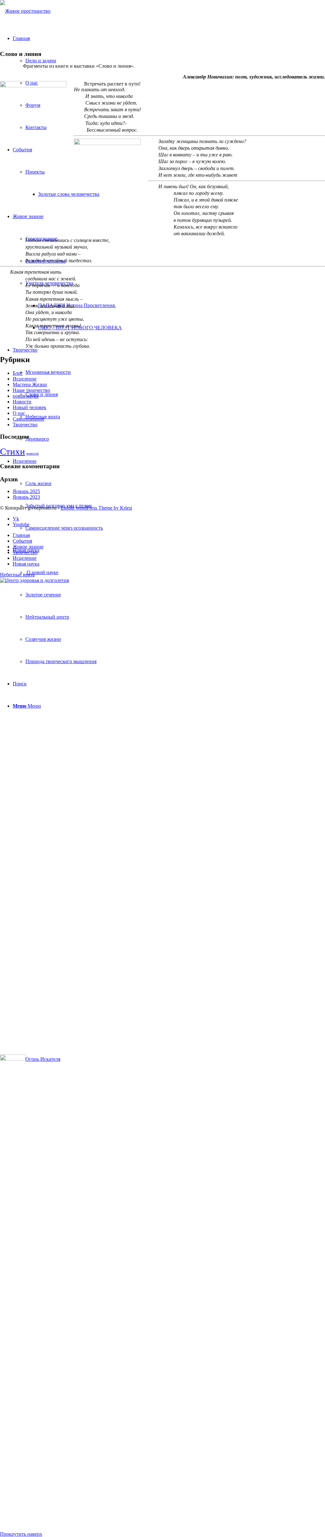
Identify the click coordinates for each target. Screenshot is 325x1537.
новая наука (25, 396)
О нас (19, 413)
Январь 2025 (26, 491)
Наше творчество (31, 390)
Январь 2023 (26, 497)
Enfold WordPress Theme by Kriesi (96, 508)
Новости (22, 401)
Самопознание (28, 419)
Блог (18, 373)
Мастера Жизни (30, 384)
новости (32, 453)
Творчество (25, 424)
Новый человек (29, 407)
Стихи (12, 451)
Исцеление (24, 378)
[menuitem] (175, 572)
